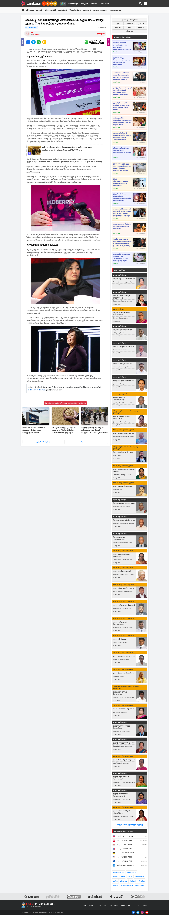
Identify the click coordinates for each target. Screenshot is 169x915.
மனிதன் (84, 4)
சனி (129, 27)
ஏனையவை (115, 10)
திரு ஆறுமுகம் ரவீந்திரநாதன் (124, 520)
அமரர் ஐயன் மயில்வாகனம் (123, 486)
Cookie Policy (126, 905)
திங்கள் (141, 24)
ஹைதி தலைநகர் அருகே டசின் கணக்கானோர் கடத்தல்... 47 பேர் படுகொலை (94, 430)
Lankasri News (41, 912)
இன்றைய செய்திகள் (129, 20)
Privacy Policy (141, 905)
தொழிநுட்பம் (75, 10)
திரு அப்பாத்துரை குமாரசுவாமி (124, 346)
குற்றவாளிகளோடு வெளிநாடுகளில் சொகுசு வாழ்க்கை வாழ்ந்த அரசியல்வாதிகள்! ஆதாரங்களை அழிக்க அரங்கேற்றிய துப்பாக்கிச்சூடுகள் (122, 136)
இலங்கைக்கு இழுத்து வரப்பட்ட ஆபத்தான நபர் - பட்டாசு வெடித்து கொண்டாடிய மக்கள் (122, 167)
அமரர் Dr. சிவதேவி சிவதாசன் (124, 760)
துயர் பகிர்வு (119, 270)
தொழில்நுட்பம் (118, 872)
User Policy (113, 905)
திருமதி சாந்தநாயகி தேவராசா (124, 743)
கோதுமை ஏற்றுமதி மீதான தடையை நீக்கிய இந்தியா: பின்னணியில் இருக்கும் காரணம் (64, 430)
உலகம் (39, 10)
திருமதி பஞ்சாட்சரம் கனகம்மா (124, 279)
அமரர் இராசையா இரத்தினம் (123, 673)
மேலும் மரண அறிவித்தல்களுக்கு (129, 825)
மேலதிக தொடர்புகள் (123, 831)
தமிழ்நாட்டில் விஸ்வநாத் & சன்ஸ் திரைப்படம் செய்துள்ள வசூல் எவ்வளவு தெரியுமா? (122, 91)
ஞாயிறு (118, 27)
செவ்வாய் (129, 24)
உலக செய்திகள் (119, 877)
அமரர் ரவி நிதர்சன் (120, 639)
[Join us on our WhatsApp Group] (94, 42)
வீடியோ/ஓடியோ (127, 885)
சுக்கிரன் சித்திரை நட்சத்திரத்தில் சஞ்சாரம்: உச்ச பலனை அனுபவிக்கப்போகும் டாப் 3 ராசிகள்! (122, 46)
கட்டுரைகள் (139, 885)
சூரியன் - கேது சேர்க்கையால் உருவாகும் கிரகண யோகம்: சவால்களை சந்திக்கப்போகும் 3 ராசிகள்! (122, 61)
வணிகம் (87, 10)
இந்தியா (30, 10)
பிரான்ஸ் (123, 881)
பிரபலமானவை (87, 442)
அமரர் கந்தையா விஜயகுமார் (123, 588)
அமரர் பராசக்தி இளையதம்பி (123, 433)
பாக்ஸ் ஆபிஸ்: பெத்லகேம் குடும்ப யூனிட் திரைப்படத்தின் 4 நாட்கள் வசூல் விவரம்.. (122, 121)
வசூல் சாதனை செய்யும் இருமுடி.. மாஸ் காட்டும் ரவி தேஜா (122, 226)
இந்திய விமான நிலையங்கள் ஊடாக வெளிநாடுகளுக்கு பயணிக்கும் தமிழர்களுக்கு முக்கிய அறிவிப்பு (121, 182)
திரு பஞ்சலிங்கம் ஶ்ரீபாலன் (123, 452)
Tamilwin (115, 142)
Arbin (33, 32)
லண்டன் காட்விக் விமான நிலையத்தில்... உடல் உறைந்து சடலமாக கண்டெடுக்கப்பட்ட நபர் (33, 430)
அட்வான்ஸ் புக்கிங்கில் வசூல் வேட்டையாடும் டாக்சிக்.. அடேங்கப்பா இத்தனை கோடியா (121, 76)
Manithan (116, 52)
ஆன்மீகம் (62, 10)
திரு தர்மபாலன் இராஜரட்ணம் (124, 503)
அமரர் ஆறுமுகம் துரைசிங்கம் (124, 656)
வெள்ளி (141, 27)
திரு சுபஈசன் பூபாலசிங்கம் (122, 363)
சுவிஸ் (115, 881)
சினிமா (93, 4)
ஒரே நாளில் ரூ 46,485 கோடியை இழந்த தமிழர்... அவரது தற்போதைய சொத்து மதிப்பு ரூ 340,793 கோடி (67, 148)
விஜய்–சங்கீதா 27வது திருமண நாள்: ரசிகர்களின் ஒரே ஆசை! (122, 150)
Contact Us (101, 905)
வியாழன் (129, 31)
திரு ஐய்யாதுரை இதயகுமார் (123, 380)
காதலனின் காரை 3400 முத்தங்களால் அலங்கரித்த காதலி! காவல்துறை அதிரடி (121, 257)
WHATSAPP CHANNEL (36, 390)
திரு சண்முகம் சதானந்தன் (123, 330)
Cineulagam (116, 82)
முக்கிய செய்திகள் (43, 442)
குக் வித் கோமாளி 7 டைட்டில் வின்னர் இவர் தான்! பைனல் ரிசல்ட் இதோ (121, 106)
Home (84, 905)
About (91, 905)
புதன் (118, 24)
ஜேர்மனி (132, 881)
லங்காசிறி (73, 4)
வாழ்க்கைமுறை (100, 10)
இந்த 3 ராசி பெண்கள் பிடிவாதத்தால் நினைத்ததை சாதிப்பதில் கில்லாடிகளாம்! (122, 197)
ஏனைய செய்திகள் (122, 37)
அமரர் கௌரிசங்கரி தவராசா (123, 709)
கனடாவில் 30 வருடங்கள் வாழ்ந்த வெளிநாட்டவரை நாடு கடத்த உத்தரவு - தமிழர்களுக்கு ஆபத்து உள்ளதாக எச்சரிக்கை (122, 212)
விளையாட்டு (50, 10)
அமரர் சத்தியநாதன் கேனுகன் (124, 605)
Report (102, 34)
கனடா (129, 877)
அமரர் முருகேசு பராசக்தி (122, 571)
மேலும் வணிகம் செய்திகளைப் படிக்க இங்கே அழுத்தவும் (65, 403)
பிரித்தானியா (139, 877)
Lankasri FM (104, 4)
